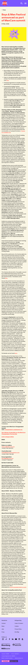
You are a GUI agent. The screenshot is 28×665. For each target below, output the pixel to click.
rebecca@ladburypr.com (8, 446)
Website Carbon (13, 661)
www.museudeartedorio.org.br (17, 587)
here (8, 80)
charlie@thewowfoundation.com (10, 452)
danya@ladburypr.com (7, 458)
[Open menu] (25, 3)
